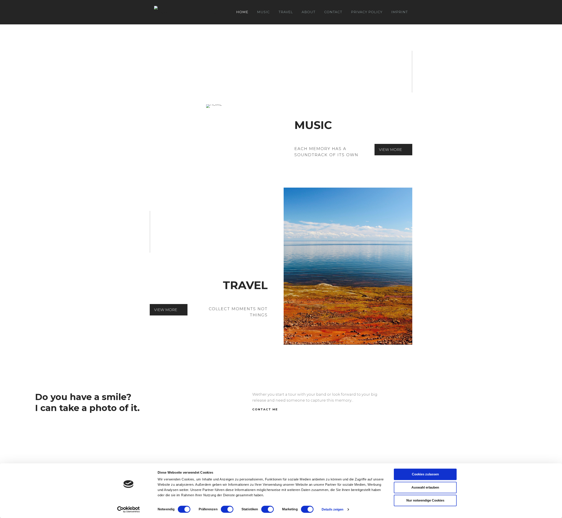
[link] (214, 106)
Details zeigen (332, 509)
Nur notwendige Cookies (425, 500)
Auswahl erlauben (425, 487)
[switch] (227, 509)
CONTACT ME (265, 409)
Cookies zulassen (425, 474)
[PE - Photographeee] (188, 12)
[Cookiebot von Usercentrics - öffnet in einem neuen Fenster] (128, 509)
